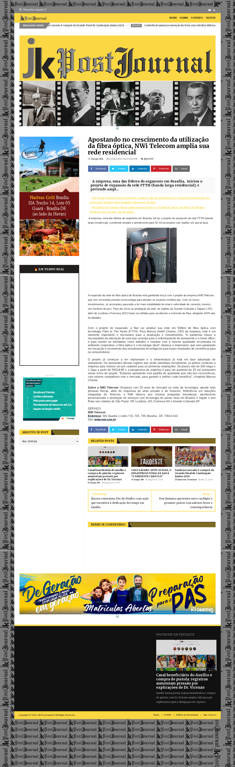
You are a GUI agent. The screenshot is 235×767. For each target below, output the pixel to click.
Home (156, 715)
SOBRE (184, 17)
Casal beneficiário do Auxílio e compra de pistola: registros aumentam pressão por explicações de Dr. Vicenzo (184, 681)
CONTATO (197, 17)
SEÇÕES (211, 17)
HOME (173, 17)
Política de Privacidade (187, 715)
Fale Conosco (209, 715)
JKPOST (86, 25)
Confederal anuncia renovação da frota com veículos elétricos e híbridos (136, 25)
